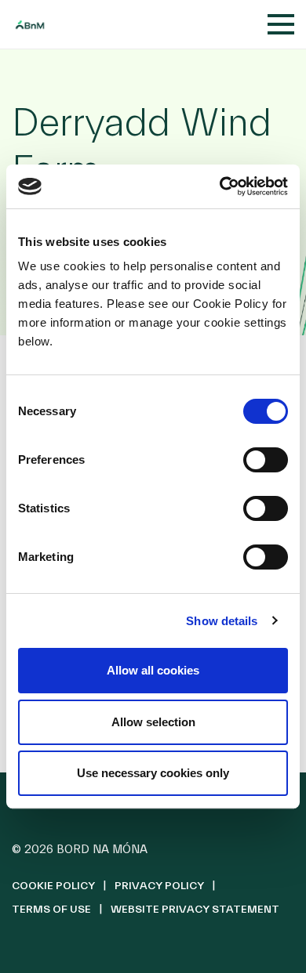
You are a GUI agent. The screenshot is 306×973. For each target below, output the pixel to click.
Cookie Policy (53, 886)
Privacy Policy (159, 886)
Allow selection (153, 722)
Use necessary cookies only (153, 772)
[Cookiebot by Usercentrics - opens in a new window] (220, 186)
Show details (221, 621)
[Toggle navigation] (281, 24)
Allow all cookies (153, 670)
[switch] (265, 459)
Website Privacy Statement (195, 909)
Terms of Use (51, 909)
